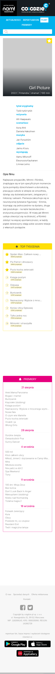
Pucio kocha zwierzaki (22, 269)
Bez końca (10, 488)
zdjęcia (20, 143)
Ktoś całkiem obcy (14, 455)
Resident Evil (12, 524)
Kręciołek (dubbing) (15, 402)
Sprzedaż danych (21, 594)
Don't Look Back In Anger (18, 491)
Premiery (27, 25)
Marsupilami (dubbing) (16, 494)
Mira (7, 461)
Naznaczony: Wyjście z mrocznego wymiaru (26, 300)
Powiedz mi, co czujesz (17, 521)
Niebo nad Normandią (16, 498)
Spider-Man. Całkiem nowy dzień (26, 254)
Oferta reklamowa (39, 594)
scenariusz (22, 122)
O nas (8, 594)
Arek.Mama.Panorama (16, 392)
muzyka (20, 135)
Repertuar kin (31, 20)
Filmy (44, 20)
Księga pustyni (18, 277)
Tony (7, 474)
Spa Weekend (12, 471)
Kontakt (26, 599)
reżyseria (21, 114)
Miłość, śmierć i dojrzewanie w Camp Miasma (27, 458)
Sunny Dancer (12, 442)
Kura (7, 514)
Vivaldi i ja (10, 422)
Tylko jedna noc (18, 315)
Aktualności (13, 20)
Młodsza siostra (13, 465)
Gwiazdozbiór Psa (14, 438)
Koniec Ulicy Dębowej (21, 308)
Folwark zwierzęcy (14, 511)
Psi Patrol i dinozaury (21, 262)
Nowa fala (10, 412)
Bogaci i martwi (13, 396)
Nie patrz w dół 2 (14, 468)
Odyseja (14, 285)
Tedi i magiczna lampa (16, 527)
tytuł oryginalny (24, 106)
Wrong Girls (11, 425)
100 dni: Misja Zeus (15, 485)
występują (22, 152)
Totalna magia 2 (13, 501)
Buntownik (15, 292)
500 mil (9, 452)
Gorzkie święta (13, 435)
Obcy (8, 517)
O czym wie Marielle (15, 415)
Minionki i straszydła (21, 323)
